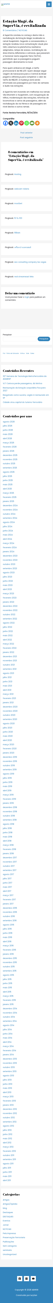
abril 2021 (7, 690)
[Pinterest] (21, 123)
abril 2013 (7, 1092)
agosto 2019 (8, 774)
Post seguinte (26, 138)
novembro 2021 (10, 660)
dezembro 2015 (10, 958)
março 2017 (8, 895)
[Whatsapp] (26, 123)
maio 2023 (8, 585)
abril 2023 (7, 589)
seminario (7, 1250)
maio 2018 (7, 837)
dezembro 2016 (10, 908)
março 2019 (8, 795)
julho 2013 (7, 1080)
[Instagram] (26, 1278)
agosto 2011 (8, 1163)
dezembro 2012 (10, 1109)
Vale (27, 353)
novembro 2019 (10, 761)
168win (17, 232)
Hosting (17, 174)
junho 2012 (7, 1134)
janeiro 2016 (8, 954)
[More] (37, 123)
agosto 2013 (8, 1075)
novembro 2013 (10, 1063)
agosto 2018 (8, 824)
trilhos (22, 353)
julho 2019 (7, 778)
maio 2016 (7, 937)
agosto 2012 (8, 1126)
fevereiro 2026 (10, 447)
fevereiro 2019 (9, 799)
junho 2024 (8, 530)
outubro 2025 (9, 463)
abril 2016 (7, 941)
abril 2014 (7, 1042)
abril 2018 (7, 841)
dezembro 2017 (10, 857)
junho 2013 (7, 1084)
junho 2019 (7, 782)
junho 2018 (7, 832)
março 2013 (8, 1096)
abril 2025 (7, 489)
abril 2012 (7, 1142)
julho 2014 (7, 1029)
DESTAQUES (8, 1216)
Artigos (6, 1200)
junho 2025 (8, 480)
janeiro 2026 (8, 451)
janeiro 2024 (8, 551)
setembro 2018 (10, 820)
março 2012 (8, 1147)
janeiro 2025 (8, 501)
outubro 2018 (9, 816)
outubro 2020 (9, 715)
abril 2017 (7, 891)
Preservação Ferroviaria (14, 1237)
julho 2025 (7, 476)
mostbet (18, 203)
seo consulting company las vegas (30, 262)
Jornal (5, 1225)
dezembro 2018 (10, 807)
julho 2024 (7, 526)
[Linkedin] (16, 123)
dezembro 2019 (10, 757)
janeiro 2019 (8, 803)
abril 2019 (7, 790)
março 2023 (8, 593)
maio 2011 (7, 1176)
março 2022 (8, 644)
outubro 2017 (9, 866)
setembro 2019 (10, 769)
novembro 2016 (10, 912)
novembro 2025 (10, 459)
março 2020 (8, 744)
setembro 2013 (9, 1071)
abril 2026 (7, 438)
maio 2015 (7, 987)
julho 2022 (7, 627)
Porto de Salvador (13, 353)
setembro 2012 (9, 1122)
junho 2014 (8, 1034)
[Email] (32, 123)
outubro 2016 (9, 916)
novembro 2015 (10, 962)
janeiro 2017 (8, 904)
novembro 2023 (10, 560)
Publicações (8, 1241)
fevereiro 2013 (9, 1101)
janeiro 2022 (8, 652)
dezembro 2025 (10, 455)
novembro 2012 (10, 1113)
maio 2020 (8, 736)
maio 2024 (8, 535)
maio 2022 (8, 635)
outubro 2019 (9, 765)
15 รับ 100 (18, 218)
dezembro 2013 (10, 1059)
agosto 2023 (9, 572)
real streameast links (24, 276)
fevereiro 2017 (9, 899)
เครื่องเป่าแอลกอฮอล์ (22, 247)
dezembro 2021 (10, 656)
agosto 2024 (9, 522)
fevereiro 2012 (9, 1151)
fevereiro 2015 (9, 1000)
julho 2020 (7, 728)
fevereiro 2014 (9, 1050)
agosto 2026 (9, 421)
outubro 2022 (9, 614)
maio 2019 (7, 786)
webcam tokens (21, 189)
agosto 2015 (8, 975)
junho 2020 (8, 732)
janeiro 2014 (8, 1054)
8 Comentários (10, 30)
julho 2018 (7, 828)
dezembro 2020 (10, 707)
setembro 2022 (10, 619)
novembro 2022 (10, 610)
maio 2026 (8, 434)
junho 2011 (7, 1172)
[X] (10, 123)
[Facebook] (5, 123)
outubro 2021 (9, 665)
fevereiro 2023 (9, 598)
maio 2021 (7, 686)
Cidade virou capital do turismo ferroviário (22, 402)
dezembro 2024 (10, 505)
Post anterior (26, 133)
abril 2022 (7, 639)
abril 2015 (7, 992)
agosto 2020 (9, 723)
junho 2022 (8, 631)
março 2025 (8, 493)
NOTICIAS (23, 30)
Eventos (6, 1220)
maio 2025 (8, 484)
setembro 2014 (10, 1021)
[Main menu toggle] (49, 4)
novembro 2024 (10, 510)
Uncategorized (9, 1254)
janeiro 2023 (8, 602)
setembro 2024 (10, 518)
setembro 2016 (10, 920)
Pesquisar (7, 334)
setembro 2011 (9, 1159)
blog (5, 1208)
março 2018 (8, 845)
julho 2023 (7, 577)
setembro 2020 (10, 719)
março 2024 (8, 543)
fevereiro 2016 (9, 950)
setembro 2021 (9, 669)
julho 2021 (7, 677)
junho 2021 (7, 681)
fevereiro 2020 (10, 748)
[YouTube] (33, 1278)
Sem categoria (10, 1246)
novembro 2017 (10, 862)
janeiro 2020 (8, 753)
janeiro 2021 (8, 702)
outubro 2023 (9, 564)
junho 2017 (7, 883)
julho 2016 (7, 929)
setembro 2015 (9, 971)
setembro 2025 (10, 468)
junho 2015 (7, 983)
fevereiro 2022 (9, 648)
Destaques (8, 1212)
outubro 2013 (9, 1067)
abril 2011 (7, 1180)
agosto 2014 (8, 1025)
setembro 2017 (9, 870)
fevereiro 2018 (9, 849)
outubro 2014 (9, 1017)
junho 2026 (8, 430)
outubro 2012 (9, 1117)
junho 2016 (7, 933)
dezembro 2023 (10, 556)
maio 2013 (7, 1088)
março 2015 (8, 996)
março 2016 (8, 945)
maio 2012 (7, 1138)
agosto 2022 (9, 623)
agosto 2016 (8, 925)
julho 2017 (7, 878)
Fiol (4, 353)
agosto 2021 (8, 673)
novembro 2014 (10, 1013)
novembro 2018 (10, 811)
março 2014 (8, 1046)
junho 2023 (8, 581)
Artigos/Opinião (10, 1204)
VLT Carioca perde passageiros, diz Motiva (22, 383)
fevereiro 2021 (9, 698)
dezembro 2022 (10, 606)
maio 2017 (7, 887)
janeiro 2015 (8, 1004)
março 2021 (8, 694)
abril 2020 (7, 740)
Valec (32, 353)
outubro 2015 (9, 966)
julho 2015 (7, 979)
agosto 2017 (8, 874)
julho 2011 (7, 1168)
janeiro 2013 (8, 1105)
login (27, 297)
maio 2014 (7, 1038)
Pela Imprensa (9, 1233)
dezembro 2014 (10, 1008)
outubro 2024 (9, 514)
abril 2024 (7, 539)
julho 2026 (7, 426)
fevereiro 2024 (10, 547)
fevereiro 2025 (9, 497)
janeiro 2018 (8, 853)
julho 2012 (7, 1130)
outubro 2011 (8, 1155)
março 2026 (8, 442)
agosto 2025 (9, 472)
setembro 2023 (10, 568)
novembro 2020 (10, 711)
